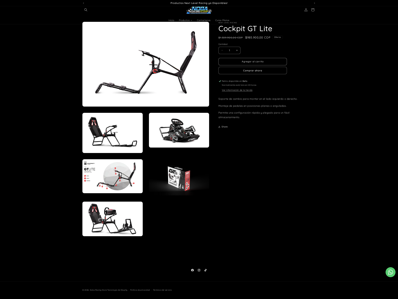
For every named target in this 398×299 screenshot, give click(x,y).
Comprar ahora (252, 70)
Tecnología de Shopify (117, 290)
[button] (85, 9)
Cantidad (222, 44)
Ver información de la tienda (237, 90)
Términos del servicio (162, 290)
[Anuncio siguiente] (314, 3)
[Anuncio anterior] (83, 3)
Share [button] (225, 126)
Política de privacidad (140, 290)
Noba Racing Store (98, 290)
